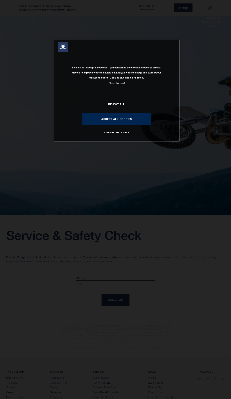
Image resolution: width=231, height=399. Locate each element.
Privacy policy (114, 83)
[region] (116, 90)
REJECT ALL (116, 104)
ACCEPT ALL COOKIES (116, 119)
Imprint (122, 83)
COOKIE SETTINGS (116, 132)
